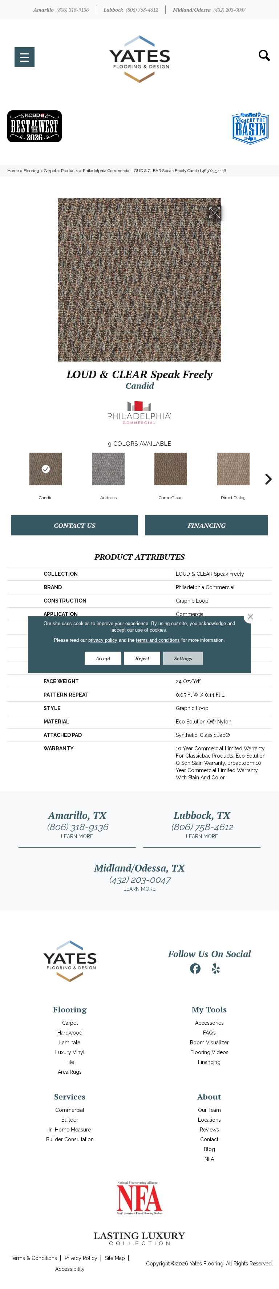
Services (69, 1096)
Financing (207, 525)
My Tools (209, 1009)
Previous (10, 468)
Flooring (31, 170)
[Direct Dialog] (233, 469)
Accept (103, 657)
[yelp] (215, 968)
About (209, 1096)
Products (69, 170)
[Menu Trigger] (25, 57)
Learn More (77, 836)
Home (13, 170)
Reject (142, 657)
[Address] (108, 469)
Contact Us (74, 525)
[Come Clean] (171, 469)
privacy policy (102, 640)
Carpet (50, 170)
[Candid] (46, 469)
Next (268, 468)
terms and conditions (158, 640)
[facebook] (195, 968)
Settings (183, 657)
